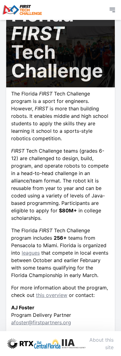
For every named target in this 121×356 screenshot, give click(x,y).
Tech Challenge (64, 93)
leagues (31, 253)
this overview (51, 295)
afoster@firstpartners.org (41, 322)
